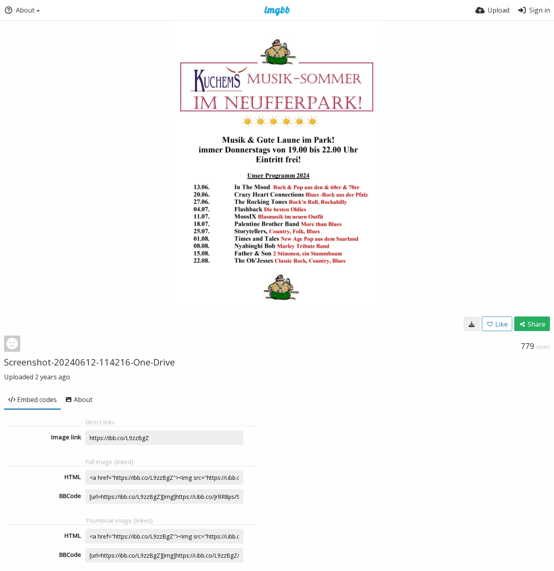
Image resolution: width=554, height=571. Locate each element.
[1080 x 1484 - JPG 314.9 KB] (472, 324)
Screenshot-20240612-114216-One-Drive (89, 362)
